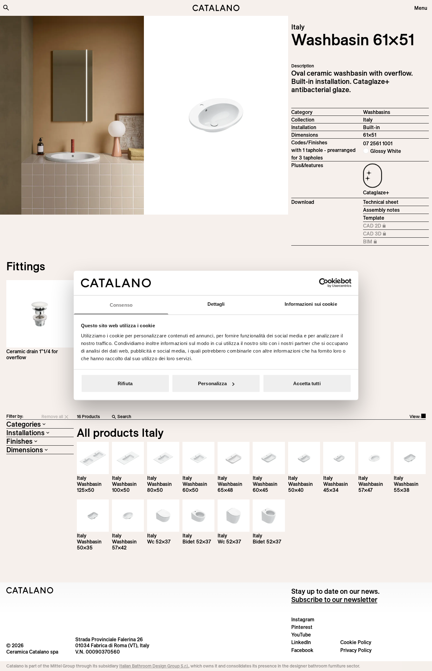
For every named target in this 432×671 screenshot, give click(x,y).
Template (373, 218)
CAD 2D (379, 226)
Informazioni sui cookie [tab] (311, 303)
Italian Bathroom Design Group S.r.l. (153, 666)
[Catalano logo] (216, 8)
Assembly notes (381, 210)
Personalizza (212, 383)
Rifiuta (125, 383)
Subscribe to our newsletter (334, 599)
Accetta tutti (306, 383)
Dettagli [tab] (216, 303)
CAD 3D (379, 233)
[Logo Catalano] (29, 590)
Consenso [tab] (121, 304)
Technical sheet (380, 202)
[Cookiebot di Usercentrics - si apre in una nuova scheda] (323, 283)
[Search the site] (6, 7)
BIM (379, 241)
